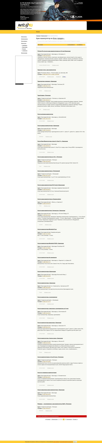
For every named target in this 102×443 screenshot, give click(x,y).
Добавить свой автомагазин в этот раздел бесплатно (48, 416)
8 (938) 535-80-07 (46, 189)
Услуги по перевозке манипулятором (47, 372)
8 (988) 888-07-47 (46, 261)
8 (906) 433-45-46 (46, 313)
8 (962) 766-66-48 (46, 130)
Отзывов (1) (58, 76)
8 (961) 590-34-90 (46, 394)
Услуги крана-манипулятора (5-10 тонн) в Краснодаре (51, 185)
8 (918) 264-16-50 (46, 215)
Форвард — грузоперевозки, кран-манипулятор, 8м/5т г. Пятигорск (54, 403)
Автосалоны (24, 36)
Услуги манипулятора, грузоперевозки (47, 297)
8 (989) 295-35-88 (46, 287)
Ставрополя (24, 50)
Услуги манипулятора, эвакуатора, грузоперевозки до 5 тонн (53, 308)
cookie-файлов (56, 441)
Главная (38, 35)
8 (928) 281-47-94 (46, 85)
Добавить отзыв (55, 65)
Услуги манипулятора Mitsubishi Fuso (47, 229)
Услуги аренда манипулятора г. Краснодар (48, 125)
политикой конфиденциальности (66, 441)
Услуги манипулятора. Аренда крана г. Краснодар (50, 338)
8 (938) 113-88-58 (55, 74)
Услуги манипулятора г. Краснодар (46, 283)
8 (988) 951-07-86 (46, 74)
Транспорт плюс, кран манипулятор (47, 69)
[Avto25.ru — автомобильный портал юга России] (25, 25)
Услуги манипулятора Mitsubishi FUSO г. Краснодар (51, 243)
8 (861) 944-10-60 (46, 118)
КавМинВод (24, 45)
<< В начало (47, 419)
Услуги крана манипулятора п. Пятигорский (49, 171)
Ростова (24, 48)
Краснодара (24, 47)
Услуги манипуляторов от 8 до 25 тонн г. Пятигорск (50, 357)
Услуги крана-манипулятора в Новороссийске (49, 199)
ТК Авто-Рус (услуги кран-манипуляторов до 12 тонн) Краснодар (54, 51)
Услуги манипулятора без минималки (47, 257)
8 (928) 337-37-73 (46, 301)
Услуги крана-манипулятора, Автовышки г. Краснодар (51, 210)
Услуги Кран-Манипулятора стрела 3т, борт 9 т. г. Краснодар (53, 141)
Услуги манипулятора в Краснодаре (47, 271)
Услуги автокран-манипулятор (45, 114)
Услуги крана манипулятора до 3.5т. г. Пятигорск (50, 156)
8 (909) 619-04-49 (46, 203)
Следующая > (69, 419)
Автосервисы (24, 41)
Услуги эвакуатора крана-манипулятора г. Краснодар (51, 389)
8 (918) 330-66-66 (46, 55)
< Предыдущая (54, 419)
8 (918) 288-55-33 (46, 145)
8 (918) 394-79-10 (46, 327)
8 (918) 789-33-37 (46, 408)
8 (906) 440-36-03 (46, 161)
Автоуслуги (23, 43)
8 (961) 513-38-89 (46, 233)
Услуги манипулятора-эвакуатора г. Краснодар (49, 322)
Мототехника (24, 52)
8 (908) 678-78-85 (46, 342)
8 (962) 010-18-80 (46, 361)
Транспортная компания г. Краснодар (47, 81)
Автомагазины (24, 38)
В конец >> (75, 419)
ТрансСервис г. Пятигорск (44, 95)
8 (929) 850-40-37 (46, 377)
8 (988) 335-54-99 (46, 276)
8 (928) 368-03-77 (46, 99)
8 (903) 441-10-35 (46, 175)
